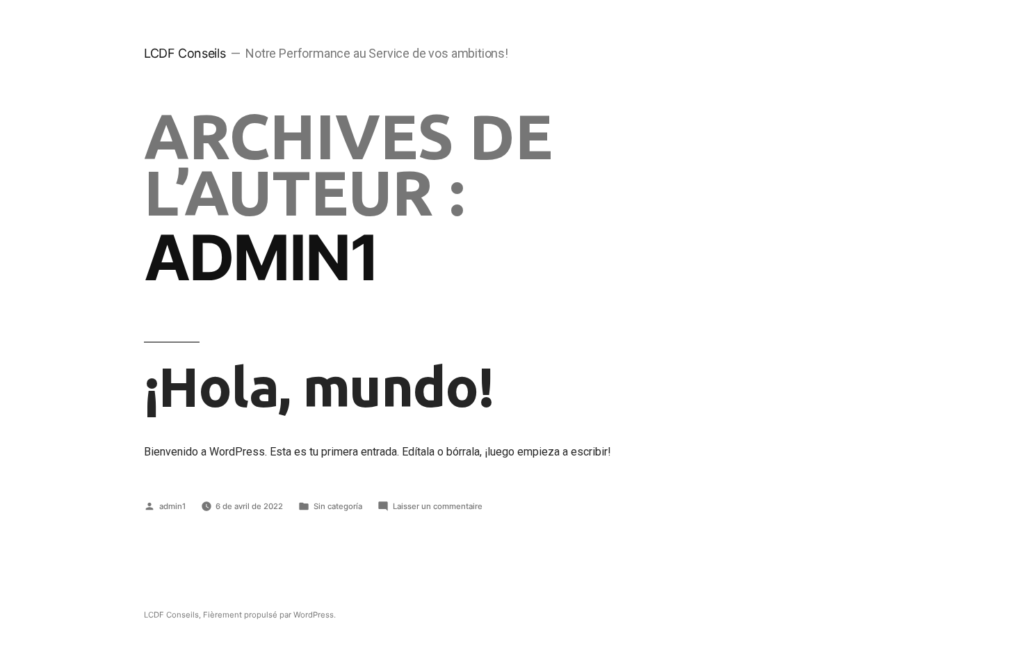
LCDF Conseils (184, 53)
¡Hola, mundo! (318, 386)
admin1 (172, 506)
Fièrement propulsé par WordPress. (269, 615)
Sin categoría (338, 506)
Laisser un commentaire (437, 506)
